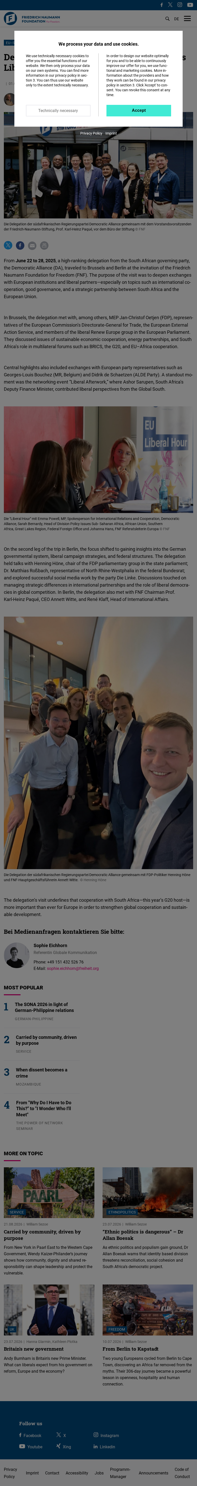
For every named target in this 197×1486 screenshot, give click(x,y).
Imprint (111, 133)
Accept (139, 110)
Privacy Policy (91, 133)
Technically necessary (58, 110)
